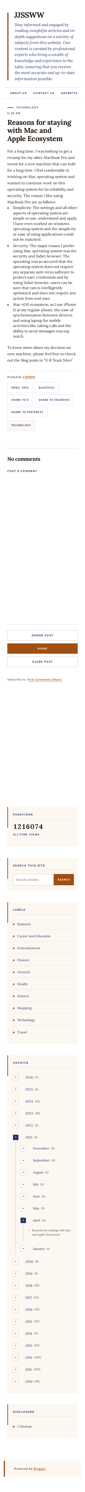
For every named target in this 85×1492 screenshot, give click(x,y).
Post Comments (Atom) (45, 679)
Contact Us (43, 93)
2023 (29, 1113)
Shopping (24, 1008)
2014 (28, 1333)
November (41, 1148)
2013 (28, 1345)
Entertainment (28, 948)
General (23, 972)
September (41, 1160)
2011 (28, 1369)
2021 (28, 1137)
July (35, 1184)
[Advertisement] (42, 747)
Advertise (70, 93)
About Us (18, 93)
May (36, 1208)
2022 (29, 1125)
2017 (28, 1297)
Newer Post (42, 635)
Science (23, 996)
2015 (28, 1321)
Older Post (42, 661)
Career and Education (34, 936)
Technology (21, 425)
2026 (29, 1077)
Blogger (40, 1468)
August (38, 1172)
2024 (29, 1101)
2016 (28, 1309)
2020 (29, 1262)
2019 (28, 1274)
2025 (29, 1089)
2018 (28, 1285)
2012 (28, 1357)
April (36, 1220)
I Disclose (24, 1426)
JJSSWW (29, 15)
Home (42, 648)
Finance (23, 960)
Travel (22, 1032)
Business (23, 924)
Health (22, 984)
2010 (29, 1381)
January (38, 1249)
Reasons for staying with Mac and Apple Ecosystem (51, 1232)
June (36, 1196)
